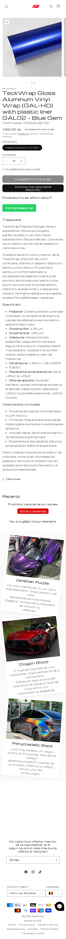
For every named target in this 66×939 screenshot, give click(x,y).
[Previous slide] (25, 82)
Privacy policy (27, 924)
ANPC (12, 924)
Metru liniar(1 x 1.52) (24, 148)
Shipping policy (16, 929)
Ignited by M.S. (33, 920)
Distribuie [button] (13, 479)
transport (23, 134)
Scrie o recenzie (33, 511)
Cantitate (9, 154)
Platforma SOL (50, 929)
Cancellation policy (33, 933)
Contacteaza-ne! (19, 208)
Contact (33, 929)
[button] (6, 6)
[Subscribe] (55, 860)
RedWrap (38, 916)
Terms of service (48, 924)
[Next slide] (40, 82)
